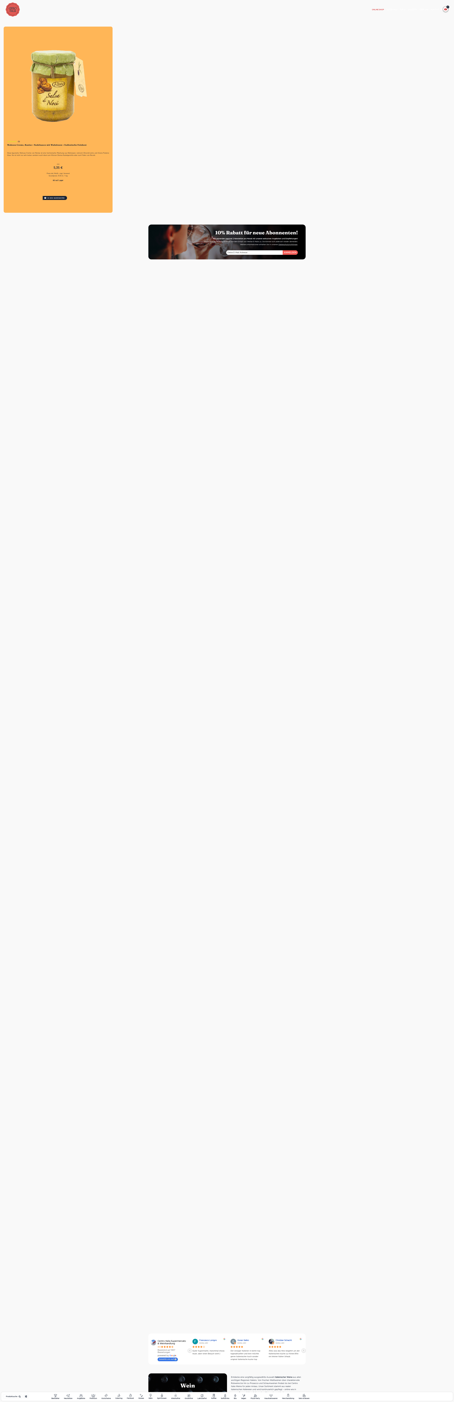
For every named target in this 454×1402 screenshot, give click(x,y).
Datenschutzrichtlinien (288, 247)
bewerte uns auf (166, 1361)
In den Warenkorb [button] (61, 200)
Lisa (239, 1342)
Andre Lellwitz (282, 1342)
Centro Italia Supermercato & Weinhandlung (172, 1344)
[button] (445, 9)
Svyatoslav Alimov (207, 1342)
